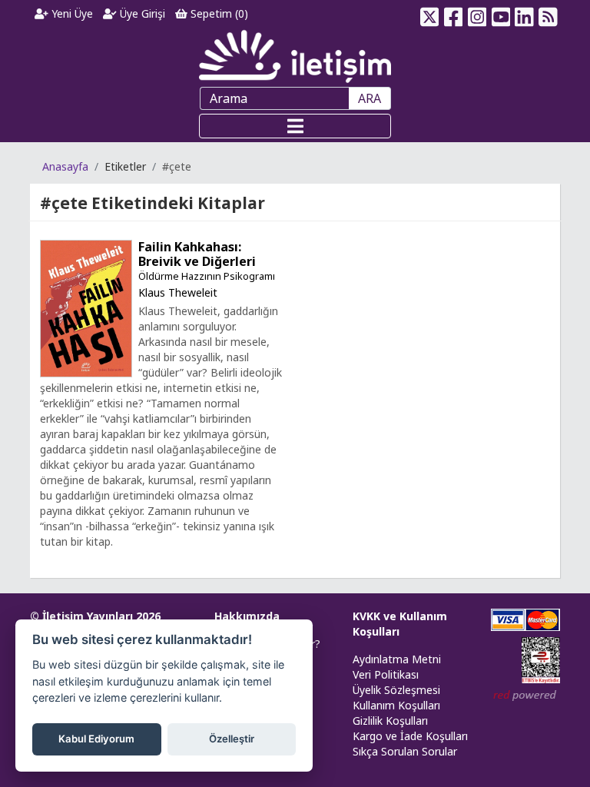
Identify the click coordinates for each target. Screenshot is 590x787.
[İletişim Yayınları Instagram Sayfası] (477, 14)
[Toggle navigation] (295, 126)
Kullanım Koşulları (396, 705)
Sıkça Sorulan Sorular (405, 751)
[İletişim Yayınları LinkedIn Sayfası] (524, 14)
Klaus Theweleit (177, 292)
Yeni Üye (70, 13)
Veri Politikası (386, 674)
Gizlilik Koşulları (390, 720)
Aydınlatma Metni (397, 659)
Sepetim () (217, 13)
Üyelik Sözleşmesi (396, 689)
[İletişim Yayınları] (295, 55)
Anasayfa (65, 166)
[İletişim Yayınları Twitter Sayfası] (430, 14)
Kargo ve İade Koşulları (410, 736)
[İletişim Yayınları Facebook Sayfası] (454, 14)
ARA (369, 98)
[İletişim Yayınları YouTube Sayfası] (500, 14)
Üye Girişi (141, 13)
